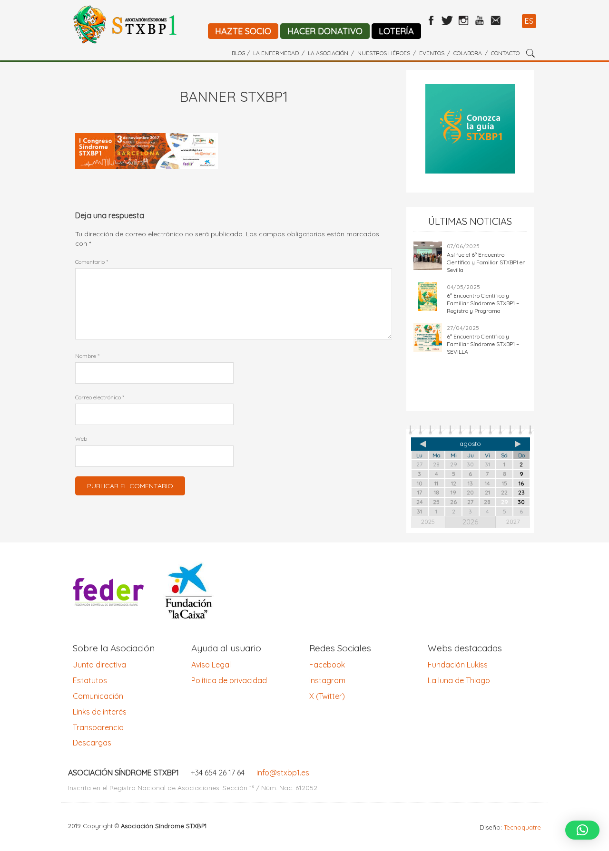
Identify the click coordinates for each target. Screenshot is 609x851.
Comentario (91, 261)
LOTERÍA (396, 31)
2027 (513, 521)
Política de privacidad (229, 680)
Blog (239, 53)
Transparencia (98, 727)
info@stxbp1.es (282, 772)
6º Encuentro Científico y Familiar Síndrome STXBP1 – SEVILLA (483, 344)
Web (81, 438)
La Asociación (328, 53)
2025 (428, 521)
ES (529, 21)
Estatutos (90, 680)
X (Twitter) (327, 696)
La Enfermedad (276, 53)
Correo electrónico (99, 397)
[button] (582, 830)
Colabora (467, 53)
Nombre (87, 355)
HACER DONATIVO (325, 31)
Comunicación (98, 696)
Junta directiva (99, 664)
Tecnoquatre (522, 827)
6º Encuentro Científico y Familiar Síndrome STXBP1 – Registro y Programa (483, 303)
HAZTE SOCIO (243, 31)
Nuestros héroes (383, 53)
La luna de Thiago (459, 680)
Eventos (431, 53)
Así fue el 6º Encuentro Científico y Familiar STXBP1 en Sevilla (486, 262)
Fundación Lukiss (458, 664)
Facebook (327, 664)
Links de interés (100, 711)
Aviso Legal (211, 664)
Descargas (92, 742)
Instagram (327, 680)
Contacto (505, 53)
